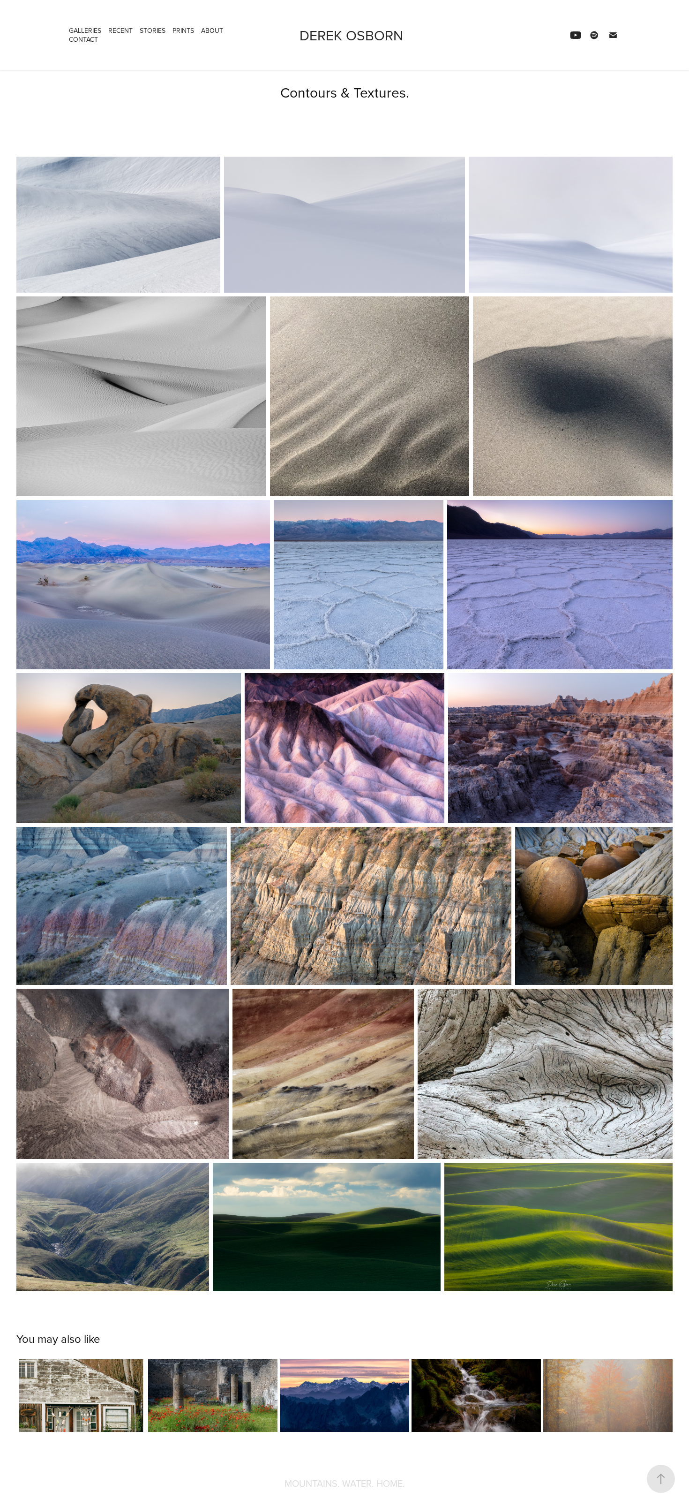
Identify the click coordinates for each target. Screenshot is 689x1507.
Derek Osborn (351, 35)
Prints (183, 30)
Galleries (85, 30)
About (212, 30)
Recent (120, 30)
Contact (83, 39)
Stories (152, 30)
